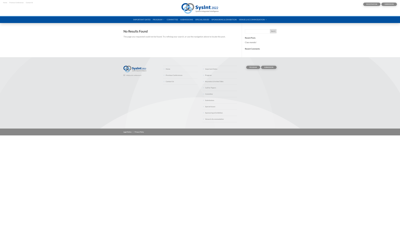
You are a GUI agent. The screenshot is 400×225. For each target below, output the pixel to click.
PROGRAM (157, 20)
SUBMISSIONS (186, 20)
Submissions (209, 100)
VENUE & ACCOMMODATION (252, 20)
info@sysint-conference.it (133, 75)
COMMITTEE (172, 20)
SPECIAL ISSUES (202, 20)
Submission (389, 4)
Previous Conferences (16, 2)
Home (5, 2)
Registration (371, 4)
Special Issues (210, 107)
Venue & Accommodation (214, 119)
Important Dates (211, 69)
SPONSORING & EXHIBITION (224, 20)
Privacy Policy (139, 132)
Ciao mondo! (250, 42)
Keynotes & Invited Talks (214, 81)
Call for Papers (210, 88)
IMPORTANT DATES (142, 20)
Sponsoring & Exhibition (214, 113)
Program (208, 75)
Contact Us (29, 2)
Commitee (209, 94)
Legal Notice (127, 132)
